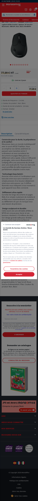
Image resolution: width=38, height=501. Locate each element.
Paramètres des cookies (19, 269)
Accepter (19, 274)
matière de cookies (16, 260)
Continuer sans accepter (12, 224)
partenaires (6, 262)
